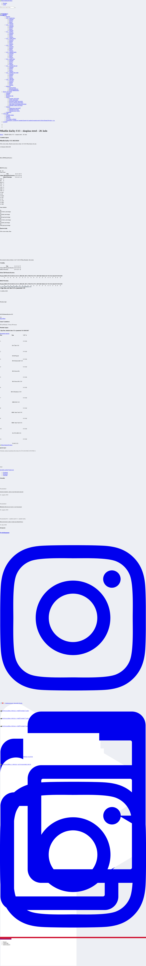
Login (4, 4)
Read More (2, 318)
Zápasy (11, 22)
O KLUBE (5, 113)
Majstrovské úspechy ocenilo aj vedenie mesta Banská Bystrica (11, 521)
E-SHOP (5, 121)
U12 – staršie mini (10, 59)
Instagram (5, 473)
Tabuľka (11, 23)
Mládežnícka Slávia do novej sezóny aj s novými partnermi (11, 506)
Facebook (5, 472)
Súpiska (11, 20)
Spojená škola (12, 87)
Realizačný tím (9, 96)
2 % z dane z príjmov (11, 119)
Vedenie (8, 116)
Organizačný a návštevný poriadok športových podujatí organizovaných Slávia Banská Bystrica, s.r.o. (30, 120)
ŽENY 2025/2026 (7, 91)
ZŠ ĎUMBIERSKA (14, 90)
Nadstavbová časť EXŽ (15, 108)
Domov (5, 942)
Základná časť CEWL (14, 111)
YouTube (5, 475)
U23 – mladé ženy (10, 18)
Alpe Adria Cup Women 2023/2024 (17, 104)
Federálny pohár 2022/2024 (15, 105)
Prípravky (8, 86)
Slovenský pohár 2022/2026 (16, 101)
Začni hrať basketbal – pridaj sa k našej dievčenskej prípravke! (11, 491)
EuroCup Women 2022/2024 (16, 102)
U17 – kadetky (9, 31)
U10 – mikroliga (10, 79)
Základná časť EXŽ (14, 109)
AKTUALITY (6, 944)
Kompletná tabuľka (4, 333)
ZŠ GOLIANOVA (13, 89)
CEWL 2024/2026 (13, 100)
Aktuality (11, 19)
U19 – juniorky (9, 24)
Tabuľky (8, 106)
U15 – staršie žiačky (11, 38)
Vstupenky (8, 112)
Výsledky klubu (10, 115)
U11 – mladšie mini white (12, 72)
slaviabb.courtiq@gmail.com (7, 470)
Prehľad (8, 16)
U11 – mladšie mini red (11, 65)
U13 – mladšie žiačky (11, 52)
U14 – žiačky (9, 45)
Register (5, 3)
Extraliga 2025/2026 (14, 98)
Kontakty (8, 117)
